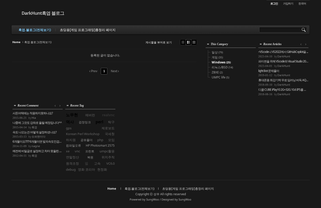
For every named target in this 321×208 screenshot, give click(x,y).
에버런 (90, 115)
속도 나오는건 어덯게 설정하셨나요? (34, 132)
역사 (70, 122)
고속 (97, 163)
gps (68, 128)
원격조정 (72, 163)
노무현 (72, 115)
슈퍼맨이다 (38, 136)
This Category (219, 44)
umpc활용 (107, 151)
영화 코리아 (86, 169)
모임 (111, 140)
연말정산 (72, 157)
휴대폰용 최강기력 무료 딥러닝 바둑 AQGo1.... (283, 80)
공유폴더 (87, 140)
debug (71, 169)
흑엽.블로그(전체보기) (35, 30)
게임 (217, 57)
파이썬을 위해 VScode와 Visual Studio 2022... (283, 61)
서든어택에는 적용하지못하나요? (33, 113)
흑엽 (34, 127)
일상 (217, 52)
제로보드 (108, 128)
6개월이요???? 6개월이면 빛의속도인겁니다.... (38, 142)
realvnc (108, 115)
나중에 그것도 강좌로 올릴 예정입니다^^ (37, 123)
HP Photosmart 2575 (100, 145)
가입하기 (288, 3)
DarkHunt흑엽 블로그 (43, 13)
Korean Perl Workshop (83, 134)
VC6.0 (110, 163)
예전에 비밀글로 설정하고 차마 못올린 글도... (38, 151)
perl (99, 122)
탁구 (111, 122)
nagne (36, 146)
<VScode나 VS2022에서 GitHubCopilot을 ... (283, 52)
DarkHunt (283, 56)
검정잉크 (85, 122)
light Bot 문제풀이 (268, 71)
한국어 (302, 3)
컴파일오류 (73, 145)
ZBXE (217, 72)
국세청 (110, 134)
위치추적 (108, 157)
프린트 (89, 151)
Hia (34, 118)
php (100, 140)
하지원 (71, 140)
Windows (221, 62)
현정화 (102, 169)
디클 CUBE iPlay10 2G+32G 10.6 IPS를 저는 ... (283, 90)
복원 (90, 157)
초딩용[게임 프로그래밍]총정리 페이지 (88, 30)
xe (67, 151)
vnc (77, 151)
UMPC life (220, 77)
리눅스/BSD (222, 67)
